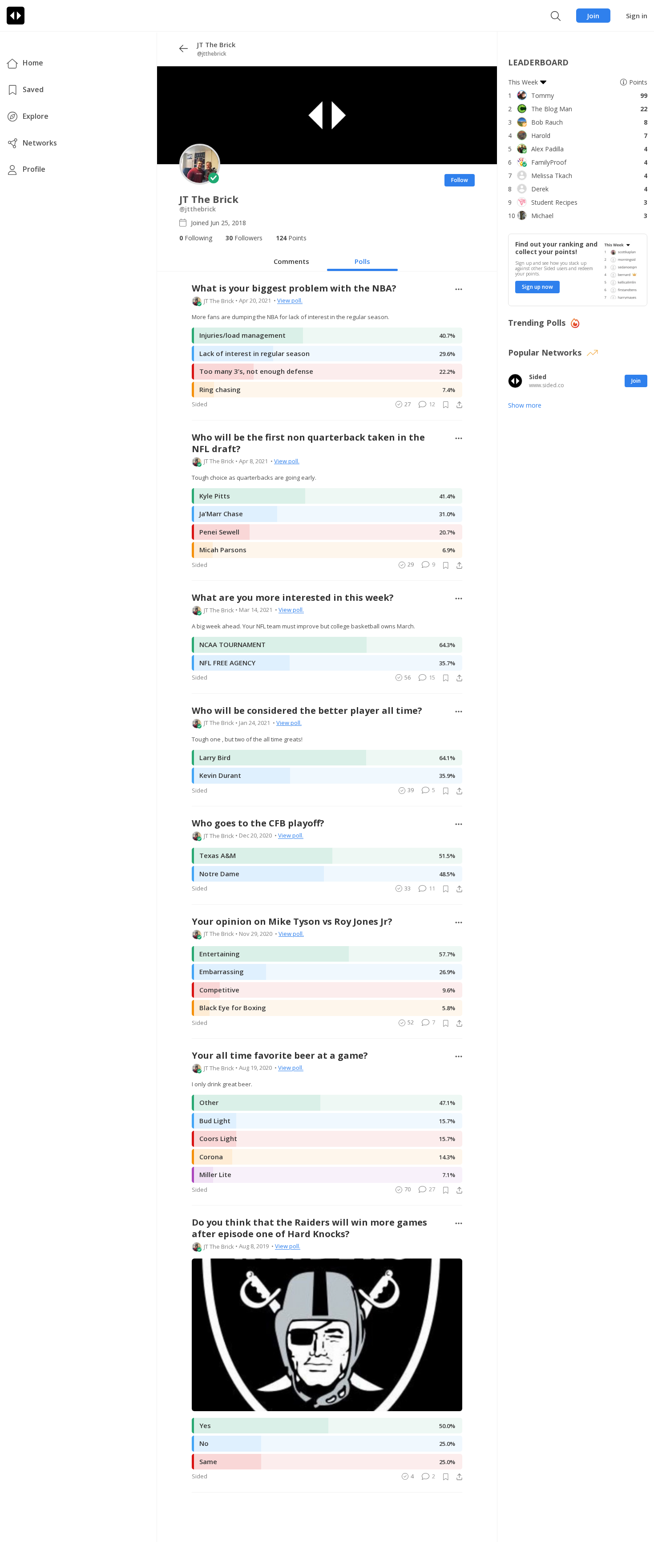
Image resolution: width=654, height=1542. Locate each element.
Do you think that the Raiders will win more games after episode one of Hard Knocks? (309, 1228)
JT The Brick (219, 301)
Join (593, 15)
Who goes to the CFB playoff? (258, 823)
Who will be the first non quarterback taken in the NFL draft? (308, 443)
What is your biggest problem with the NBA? (294, 288)
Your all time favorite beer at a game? (280, 1055)
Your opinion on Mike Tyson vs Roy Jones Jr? (292, 921)
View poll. (290, 301)
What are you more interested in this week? (293, 597)
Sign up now (537, 287)
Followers (244, 238)
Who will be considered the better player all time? (307, 710)
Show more (524, 405)
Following (195, 238)
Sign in (636, 15)
